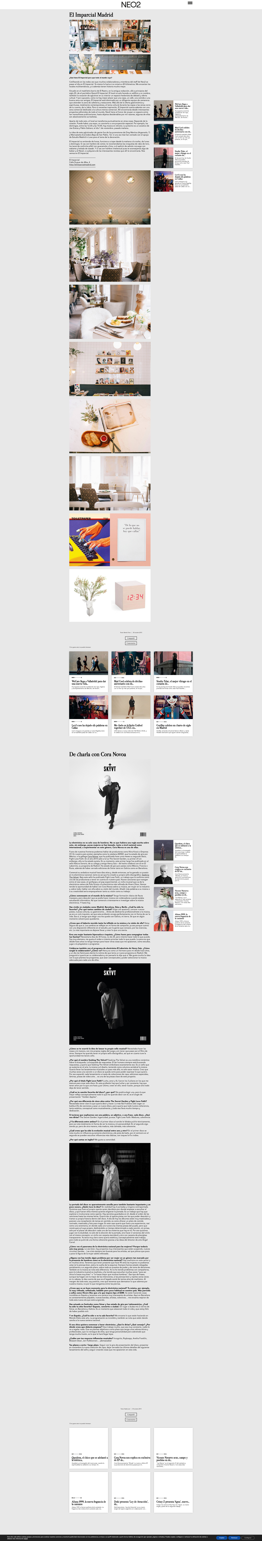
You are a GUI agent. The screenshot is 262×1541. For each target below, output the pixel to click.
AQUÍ (26, 1539)
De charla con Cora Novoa (97, 754)
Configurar (247, 1538)
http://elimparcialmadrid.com (82, 165)
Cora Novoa (93, 857)
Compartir (131, 638)
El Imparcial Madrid (91, 14)
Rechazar (234, 1538)
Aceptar (221, 1538)
